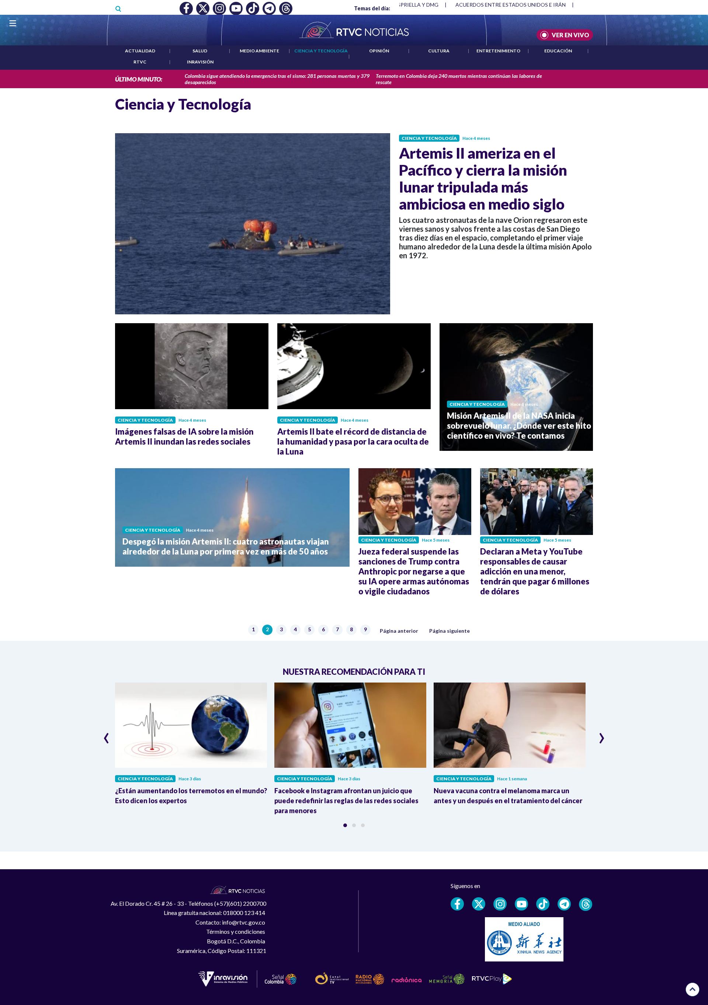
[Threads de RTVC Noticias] (585, 904)
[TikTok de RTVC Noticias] (542, 904)
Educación (558, 50)
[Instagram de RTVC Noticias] (500, 904)
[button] (345, 825)
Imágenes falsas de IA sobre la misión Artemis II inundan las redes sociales (184, 436)
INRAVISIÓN (200, 62)
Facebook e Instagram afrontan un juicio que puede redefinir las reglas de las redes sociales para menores (346, 801)
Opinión (379, 50)
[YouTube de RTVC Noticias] (521, 904)
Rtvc (139, 62)
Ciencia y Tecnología (321, 50)
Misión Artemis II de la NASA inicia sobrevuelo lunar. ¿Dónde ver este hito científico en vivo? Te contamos (519, 426)
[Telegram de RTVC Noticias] (564, 904)
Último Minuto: (138, 79)
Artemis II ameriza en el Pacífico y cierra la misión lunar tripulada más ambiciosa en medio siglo (483, 178)
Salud (199, 50)
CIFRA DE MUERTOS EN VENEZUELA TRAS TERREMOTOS (524, 4)
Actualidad (140, 50)
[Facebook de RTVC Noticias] (457, 904)
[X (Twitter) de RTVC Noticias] (478, 904)
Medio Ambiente (259, 50)
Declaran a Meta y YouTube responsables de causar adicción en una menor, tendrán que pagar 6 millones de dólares (534, 571)
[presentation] (106, 735)
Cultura (439, 50)
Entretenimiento (498, 50)
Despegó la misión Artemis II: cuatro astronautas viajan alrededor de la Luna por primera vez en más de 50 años (225, 546)
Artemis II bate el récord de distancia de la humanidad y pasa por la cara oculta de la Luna (353, 441)
